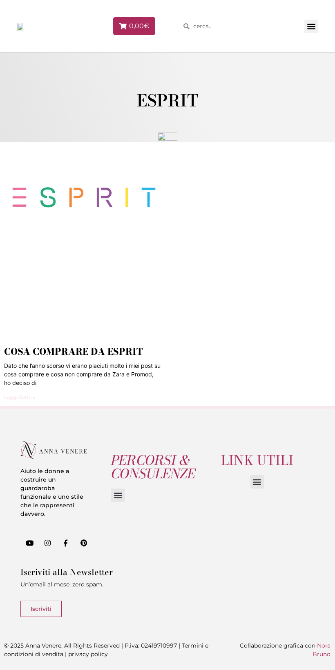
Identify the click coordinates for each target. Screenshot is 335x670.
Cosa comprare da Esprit (73, 351)
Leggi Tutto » (20, 397)
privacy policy (88, 654)
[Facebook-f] (65, 543)
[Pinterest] (84, 543)
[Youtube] (29, 543)
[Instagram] (47, 543)
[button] (311, 26)
